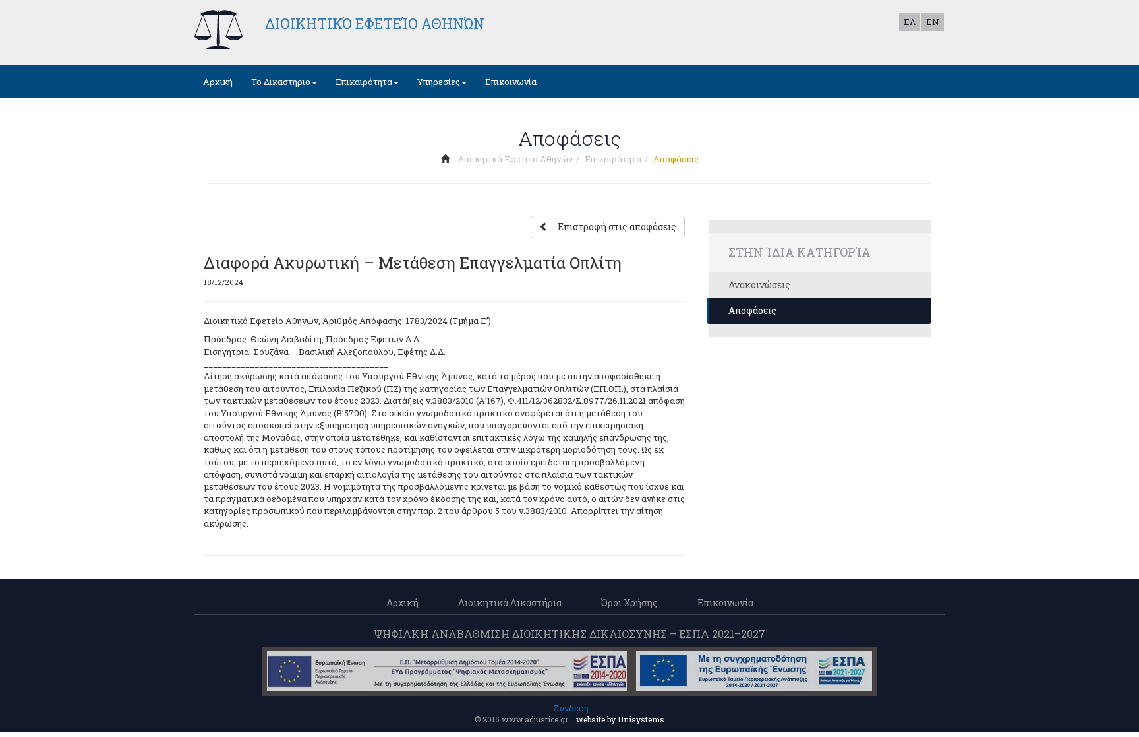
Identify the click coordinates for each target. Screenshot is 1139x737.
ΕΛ (910, 22)
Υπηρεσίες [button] (438, 82)
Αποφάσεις (752, 310)
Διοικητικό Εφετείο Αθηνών (515, 159)
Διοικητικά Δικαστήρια (510, 602)
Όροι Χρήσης (629, 602)
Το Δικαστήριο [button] (280, 82)
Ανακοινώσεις (759, 284)
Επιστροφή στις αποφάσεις (617, 226)
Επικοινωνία (511, 82)
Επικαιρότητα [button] (364, 82)
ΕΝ (932, 22)
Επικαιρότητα (613, 159)
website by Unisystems (620, 719)
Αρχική (218, 82)
